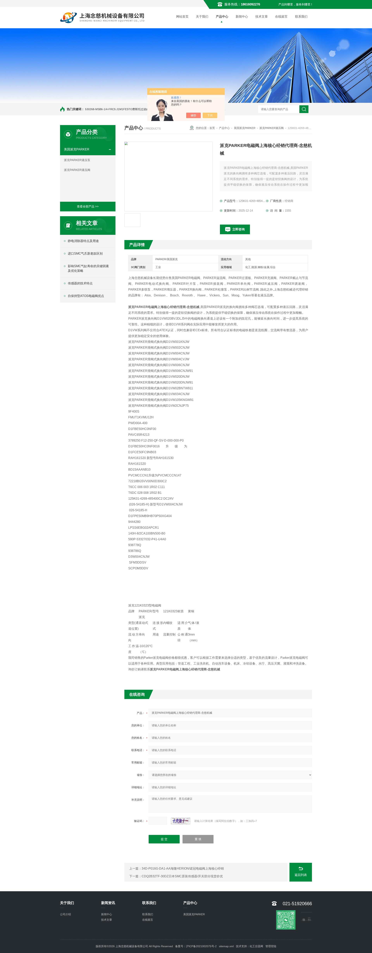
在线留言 (281, 16)
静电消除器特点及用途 (83, 241)
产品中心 (222, 16)
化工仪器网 (256, 946)
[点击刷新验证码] (180, 821)
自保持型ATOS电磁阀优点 (86, 296)
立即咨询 (238, 229)
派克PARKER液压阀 (77, 170)
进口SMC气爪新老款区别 (85, 253)
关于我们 (202, 16)
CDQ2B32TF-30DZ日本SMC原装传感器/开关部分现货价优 (182, 876)
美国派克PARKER (76, 149)
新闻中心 (242, 16)
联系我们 (301, 16)
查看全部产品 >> (88, 206)
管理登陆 (270, 946)
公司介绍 (65, 914)
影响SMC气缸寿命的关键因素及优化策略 (88, 268)
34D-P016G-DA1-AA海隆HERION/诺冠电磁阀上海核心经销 (183, 868)
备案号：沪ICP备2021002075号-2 (196, 946)
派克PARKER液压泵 (77, 160)
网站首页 (182, 16)
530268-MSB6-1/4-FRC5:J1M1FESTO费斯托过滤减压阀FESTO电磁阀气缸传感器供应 (137, 109)
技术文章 (261, 16)
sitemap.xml (226, 946)
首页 (212, 128)
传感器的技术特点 (80, 283)
